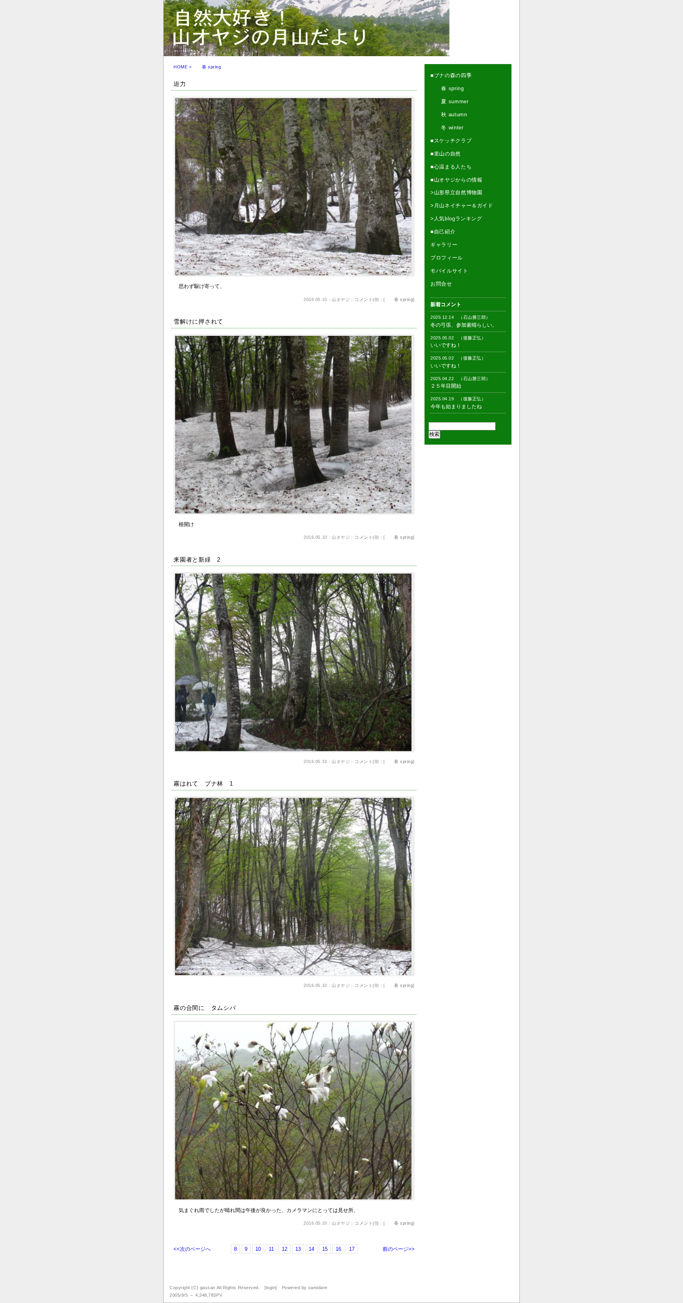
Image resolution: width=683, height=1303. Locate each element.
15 (325, 1249)
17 (352, 1249)
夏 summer (449, 101)
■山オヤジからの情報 (456, 180)
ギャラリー (443, 245)
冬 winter (447, 128)
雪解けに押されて (198, 321)
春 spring (399, 299)
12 (284, 1249)
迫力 (180, 83)
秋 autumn (448, 114)
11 (271, 1249)
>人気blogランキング (456, 219)
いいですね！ (445, 345)
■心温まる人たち (451, 167)
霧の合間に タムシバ (205, 1007)
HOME (180, 66)
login (271, 1287)
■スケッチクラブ (451, 141)
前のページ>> (399, 1249)
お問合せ (441, 284)
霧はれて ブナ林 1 (203, 783)
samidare (318, 1287)
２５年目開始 (445, 386)
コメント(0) (367, 299)
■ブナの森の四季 (451, 75)
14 (311, 1249)
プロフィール (446, 258)
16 (338, 1249)
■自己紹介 (442, 232)
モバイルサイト (449, 271)
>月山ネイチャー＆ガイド (461, 205)
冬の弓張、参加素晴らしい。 (463, 325)
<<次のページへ (192, 1249)
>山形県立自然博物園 (456, 192)
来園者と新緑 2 (197, 559)
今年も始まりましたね (456, 406)
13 (298, 1249)
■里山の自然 (445, 154)
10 (258, 1249)
